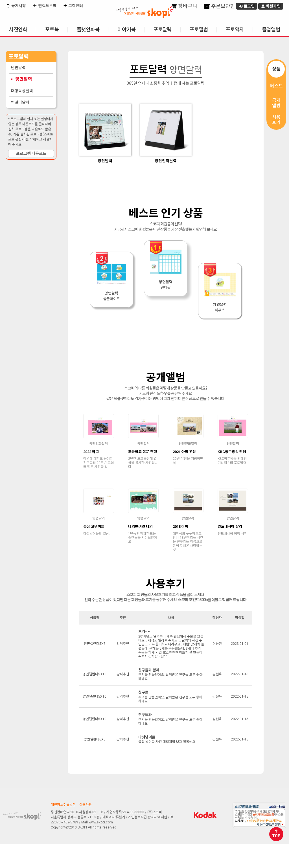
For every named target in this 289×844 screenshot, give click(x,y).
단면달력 (18, 67)
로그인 (249, 6)
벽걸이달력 (20, 102)
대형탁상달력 (22, 91)
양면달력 (23, 79)
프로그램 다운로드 (31, 153)
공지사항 (18, 5)
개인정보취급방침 (63, 805)
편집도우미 (46, 5)
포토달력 (163, 29)
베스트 (276, 86)
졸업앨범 (271, 29)
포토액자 (235, 29)
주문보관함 (222, 6)
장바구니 (187, 6)
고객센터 (75, 5)
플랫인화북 (88, 29)
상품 (276, 69)
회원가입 (273, 6)
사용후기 (276, 120)
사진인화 (18, 29)
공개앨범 (276, 103)
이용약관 (85, 805)
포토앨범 (199, 29)
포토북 (52, 29)
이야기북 (126, 29)
